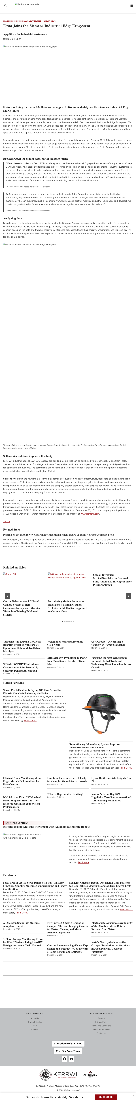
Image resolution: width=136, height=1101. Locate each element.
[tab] (62, 621)
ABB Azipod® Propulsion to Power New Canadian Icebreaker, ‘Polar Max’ (67, 661)
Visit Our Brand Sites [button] (68, 1051)
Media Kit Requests (101, 1029)
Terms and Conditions (101, 1026)
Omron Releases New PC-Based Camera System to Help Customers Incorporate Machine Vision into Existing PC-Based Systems (22, 608)
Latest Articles (13, 682)
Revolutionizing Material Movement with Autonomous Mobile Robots (46, 826)
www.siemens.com (90, 513)
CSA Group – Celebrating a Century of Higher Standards (108, 643)
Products (9, 875)
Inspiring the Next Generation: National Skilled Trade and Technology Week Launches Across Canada (111, 662)
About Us (35, 1018)
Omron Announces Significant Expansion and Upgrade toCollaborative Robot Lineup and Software (67, 948)
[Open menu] (132, 5)
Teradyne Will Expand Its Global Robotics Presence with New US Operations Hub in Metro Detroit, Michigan (22, 646)
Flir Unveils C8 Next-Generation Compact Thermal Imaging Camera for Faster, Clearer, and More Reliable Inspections (67, 927)
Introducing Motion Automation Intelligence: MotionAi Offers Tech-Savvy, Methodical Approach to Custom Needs (67, 606)
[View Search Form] (5, 5)
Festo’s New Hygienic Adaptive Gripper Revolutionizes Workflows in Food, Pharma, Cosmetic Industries (111, 947)
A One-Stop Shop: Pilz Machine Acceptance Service (21, 924)
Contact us (101, 1033)
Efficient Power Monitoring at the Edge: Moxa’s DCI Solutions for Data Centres (22, 781)
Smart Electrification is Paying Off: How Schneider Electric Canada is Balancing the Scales (32, 692)
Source (6, 521)
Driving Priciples (35, 1022)
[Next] (128, 596)
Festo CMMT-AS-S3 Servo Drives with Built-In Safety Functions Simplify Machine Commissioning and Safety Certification (35, 886)
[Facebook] (64, 1059)
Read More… (30, 720)
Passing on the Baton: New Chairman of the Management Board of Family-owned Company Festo (58, 535)
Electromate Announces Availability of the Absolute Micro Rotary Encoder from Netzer (112, 926)
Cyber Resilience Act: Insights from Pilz (111, 779)
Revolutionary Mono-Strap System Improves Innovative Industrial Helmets (94, 746)
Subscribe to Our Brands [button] (68, 1043)
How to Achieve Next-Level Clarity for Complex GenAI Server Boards (67, 779)
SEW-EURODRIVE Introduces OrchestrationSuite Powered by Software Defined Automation (21, 667)
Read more (83, 862)
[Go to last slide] (7, 596)
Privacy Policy (101, 1022)
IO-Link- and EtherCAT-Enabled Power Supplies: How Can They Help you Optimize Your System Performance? (22, 802)
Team (34, 1026)
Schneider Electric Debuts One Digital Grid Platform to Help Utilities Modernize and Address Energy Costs (100, 884)
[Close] (133, 1095)
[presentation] (23, 585)
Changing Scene (10, 21)
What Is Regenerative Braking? (65, 794)
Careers (34, 1029)
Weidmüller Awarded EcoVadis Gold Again (65, 643)
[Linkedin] (71, 1059)
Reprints (101, 1018)
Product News (49, 21)
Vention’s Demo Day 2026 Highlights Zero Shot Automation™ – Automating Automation (111, 797)
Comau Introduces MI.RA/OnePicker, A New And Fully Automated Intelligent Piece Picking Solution (112, 580)
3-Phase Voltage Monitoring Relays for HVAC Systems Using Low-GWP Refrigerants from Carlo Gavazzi (23, 942)
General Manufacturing (30, 21)
